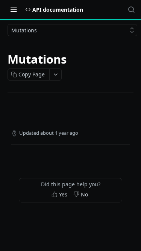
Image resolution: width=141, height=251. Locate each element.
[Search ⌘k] (131, 9)
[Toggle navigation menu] (14, 9)
